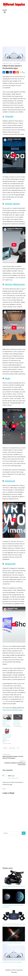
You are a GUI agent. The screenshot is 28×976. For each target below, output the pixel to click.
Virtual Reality (17, 63)
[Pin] (14, 72)
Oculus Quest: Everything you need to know (16, 722)
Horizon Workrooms (15, 284)
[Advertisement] (14, 29)
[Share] (4, 72)
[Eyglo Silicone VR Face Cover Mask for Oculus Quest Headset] (7, 731)
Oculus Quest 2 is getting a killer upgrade (7, 722)
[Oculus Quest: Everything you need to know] (18, 717)
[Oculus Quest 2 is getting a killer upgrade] (7, 717)
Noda (7, 378)
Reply (4, 788)
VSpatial (9, 116)
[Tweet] (7, 72)
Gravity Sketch (12, 204)
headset (5, 748)
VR (18, 748)
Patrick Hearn (19, 710)
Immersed (10, 481)
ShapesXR (10, 564)
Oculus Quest (12, 748)
